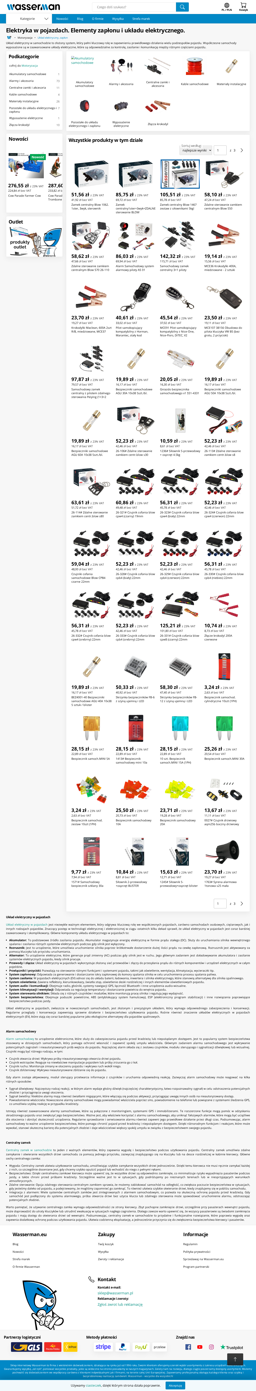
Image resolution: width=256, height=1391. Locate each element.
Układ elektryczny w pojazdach (27, 924)
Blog (80, 19)
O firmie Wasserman (26, 1266)
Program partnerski (196, 1266)
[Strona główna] (9, 37)
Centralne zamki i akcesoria (27, 87)
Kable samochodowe (23, 94)
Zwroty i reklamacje (111, 1259)
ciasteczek (93, 1385)
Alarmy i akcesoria (21, 81)
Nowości (62, 19)
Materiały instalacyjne (24, 101)
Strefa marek (141, 19)
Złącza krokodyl (19, 125)
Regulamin (190, 1244)
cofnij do (23, 65)
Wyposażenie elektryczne (26, 118)
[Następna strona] (242, 150)
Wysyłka (118, 19)
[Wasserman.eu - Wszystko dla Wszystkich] (33, 7)
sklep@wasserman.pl (115, 1293)
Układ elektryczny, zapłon (53, 37)
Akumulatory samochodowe (27, 74)
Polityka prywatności (196, 1251)
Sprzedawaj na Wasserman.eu (203, 1259)
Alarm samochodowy (20, 1039)
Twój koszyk (106, 1244)
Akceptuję (175, 1385)
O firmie (97, 19)
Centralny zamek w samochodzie (29, 1150)
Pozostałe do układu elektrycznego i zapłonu (33, 109)
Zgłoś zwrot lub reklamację (120, 1304)
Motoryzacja (25, 37)
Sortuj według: (191, 145)
